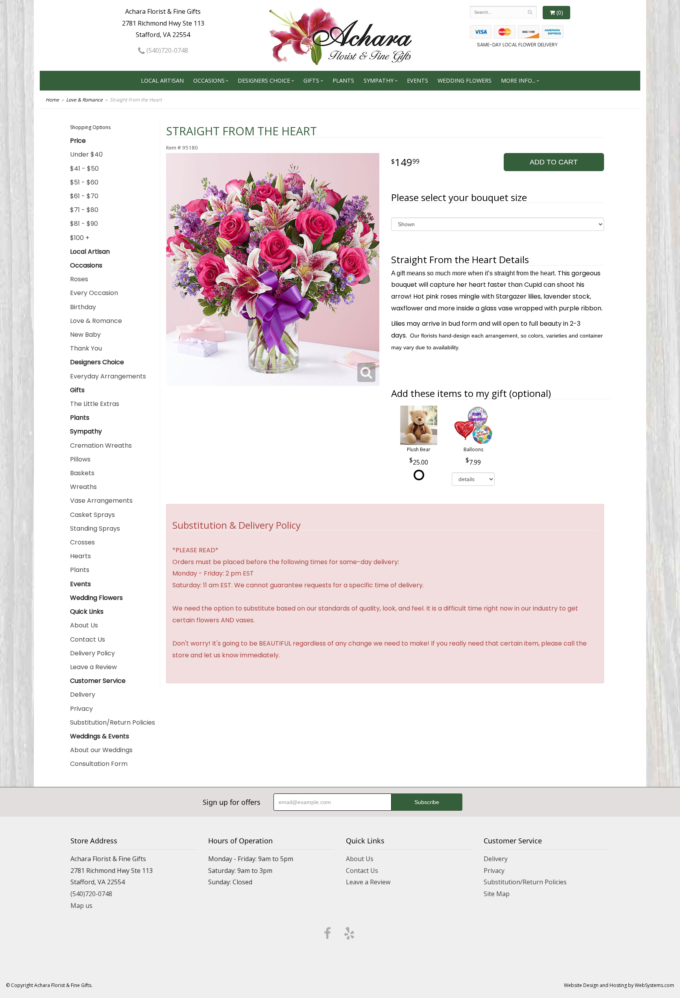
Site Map (497, 893)
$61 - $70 (84, 196)
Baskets (82, 473)
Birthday (83, 307)
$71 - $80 (84, 209)
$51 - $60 (84, 182)
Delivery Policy (92, 653)
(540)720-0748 (166, 50)
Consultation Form (99, 763)
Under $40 (86, 154)
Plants (343, 80)
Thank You (86, 348)
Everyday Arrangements (108, 376)
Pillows (80, 459)
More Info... (518, 80)
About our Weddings (101, 749)
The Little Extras (94, 403)
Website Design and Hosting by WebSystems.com (619, 985)
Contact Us (87, 639)
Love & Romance (84, 99)
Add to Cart (554, 162)
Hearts (80, 556)
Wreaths (83, 486)
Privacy (81, 708)
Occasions (209, 80)
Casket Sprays (92, 514)
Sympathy (379, 80)
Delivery (82, 694)
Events (417, 80)
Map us (81, 905)
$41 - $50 (84, 168)
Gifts (311, 80)
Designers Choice (264, 80)
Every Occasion (94, 292)
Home (52, 99)
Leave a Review (93, 666)
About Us (84, 625)
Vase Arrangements (101, 500)
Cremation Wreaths (101, 445)
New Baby (85, 334)
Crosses (82, 542)
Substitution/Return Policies (112, 722)
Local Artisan (162, 80)
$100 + (79, 237)
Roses (79, 279)
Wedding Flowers (465, 80)
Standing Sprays (95, 528)
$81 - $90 (84, 223)
